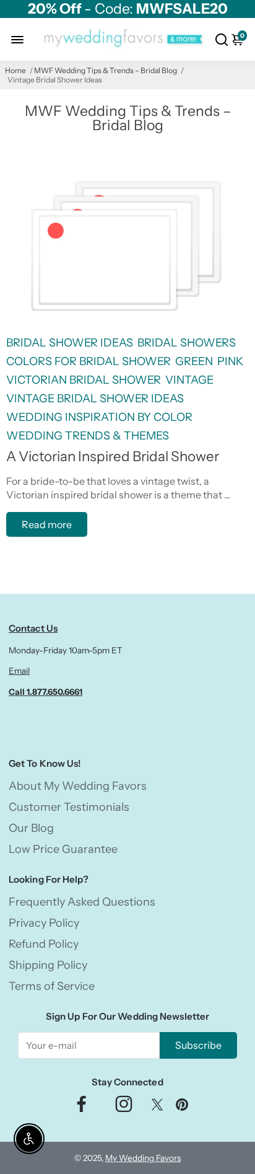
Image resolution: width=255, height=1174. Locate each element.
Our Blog (31, 828)
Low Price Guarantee (63, 849)
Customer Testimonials (69, 807)
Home (15, 70)
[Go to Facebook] (82, 1107)
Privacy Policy (44, 923)
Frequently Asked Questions (82, 902)
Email (19, 671)
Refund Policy (44, 944)
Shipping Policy (48, 965)
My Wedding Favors (143, 1158)
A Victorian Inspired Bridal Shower (112, 456)
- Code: (128, 9)
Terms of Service (52, 986)
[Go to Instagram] (124, 1107)
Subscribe (198, 1045)
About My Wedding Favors (78, 786)
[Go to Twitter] (157, 1107)
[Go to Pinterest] (182, 1107)
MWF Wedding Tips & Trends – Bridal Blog (105, 70)
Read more (47, 524)
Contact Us (33, 628)
